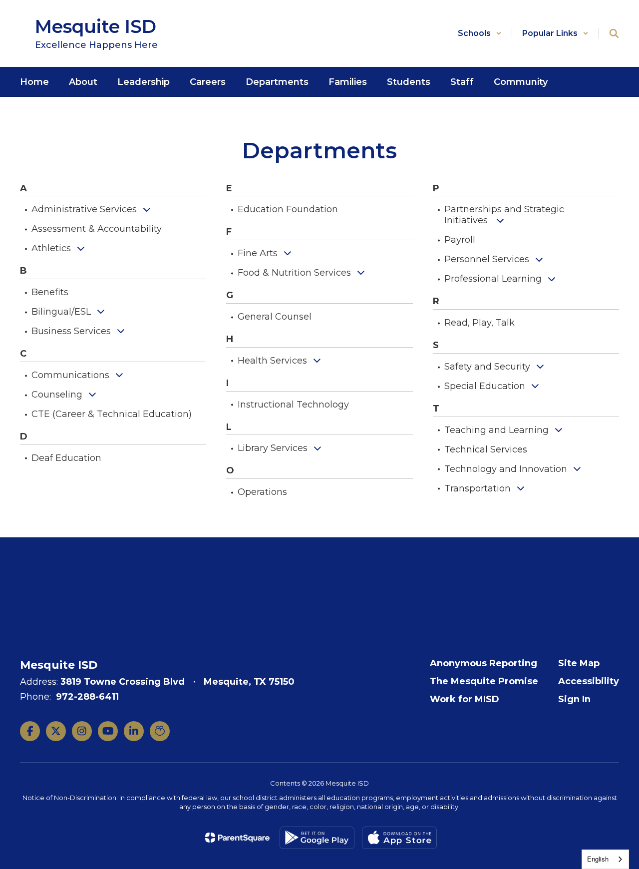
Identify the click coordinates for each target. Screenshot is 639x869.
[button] (480, 33)
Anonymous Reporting (483, 663)
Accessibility (588, 681)
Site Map (579, 663)
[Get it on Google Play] (317, 838)
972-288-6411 (87, 696)
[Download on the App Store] (399, 838)
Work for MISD (464, 699)
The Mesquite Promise (484, 681)
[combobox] (605, 859)
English (598, 859)
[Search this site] (614, 33)
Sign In (574, 699)
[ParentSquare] (237, 837)
